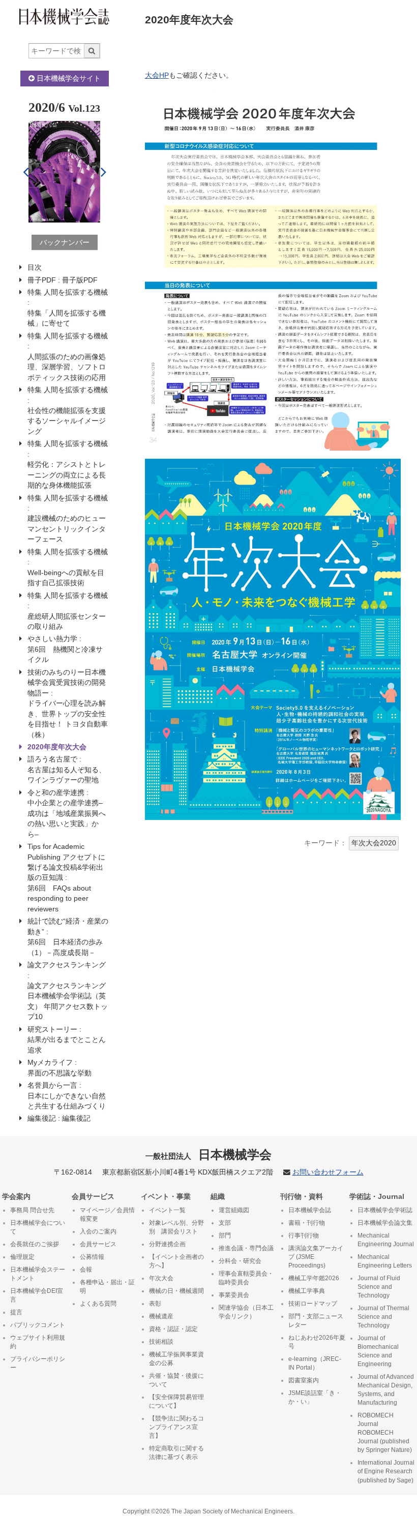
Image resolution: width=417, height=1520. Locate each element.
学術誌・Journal (376, 1196)
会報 (86, 1269)
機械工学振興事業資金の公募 (176, 1359)
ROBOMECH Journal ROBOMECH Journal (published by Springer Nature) (385, 1432)
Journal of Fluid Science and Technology (379, 1287)
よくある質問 (98, 1303)
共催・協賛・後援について (176, 1380)
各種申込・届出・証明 (107, 1286)
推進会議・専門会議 (246, 1248)
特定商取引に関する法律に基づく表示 (176, 1453)
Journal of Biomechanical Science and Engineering (378, 1351)
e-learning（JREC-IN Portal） (314, 1363)
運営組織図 (234, 1210)
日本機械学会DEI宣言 (36, 1295)
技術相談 (161, 1341)
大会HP (157, 75)
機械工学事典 (306, 1290)
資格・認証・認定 (173, 1329)
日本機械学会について (37, 1227)
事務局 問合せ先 (32, 1210)
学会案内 (16, 1196)
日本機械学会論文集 (385, 1222)
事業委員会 (234, 1295)
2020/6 (46, 107)
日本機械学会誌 (309, 1210)
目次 (34, 267)
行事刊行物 (303, 1235)
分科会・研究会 (240, 1260)
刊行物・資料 (301, 1196)
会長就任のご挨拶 (34, 1244)
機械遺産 (161, 1316)
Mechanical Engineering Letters (385, 1261)
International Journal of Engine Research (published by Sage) (386, 1471)
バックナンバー (65, 242)
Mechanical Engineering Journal (386, 1240)
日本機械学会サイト (68, 78)
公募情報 (92, 1256)
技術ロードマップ (312, 1303)
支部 (225, 1222)
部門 (225, 1235)
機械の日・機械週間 (176, 1290)
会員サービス (93, 1196)
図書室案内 (303, 1380)
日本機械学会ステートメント (37, 1274)
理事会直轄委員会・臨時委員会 (246, 1278)
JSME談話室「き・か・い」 (314, 1397)
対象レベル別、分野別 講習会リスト (176, 1227)
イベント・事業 (166, 1196)
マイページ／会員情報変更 (107, 1214)
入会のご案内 (98, 1231)
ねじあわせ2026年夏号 (316, 1342)
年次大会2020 (373, 843)
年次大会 (161, 1278)
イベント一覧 (167, 1210)
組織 (218, 1196)
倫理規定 (22, 1256)
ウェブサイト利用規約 (37, 1342)
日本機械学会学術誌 (385, 1210)
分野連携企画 (167, 1244)
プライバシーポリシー (37, 1363)
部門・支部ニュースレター (315, 1320)
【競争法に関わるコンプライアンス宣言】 (176, 1427)
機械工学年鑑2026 (313, 1278)
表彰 (155, 1303)
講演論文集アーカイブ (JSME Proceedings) (315, 1257)
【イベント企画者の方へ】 (176, 1261)
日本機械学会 (208, 1154)
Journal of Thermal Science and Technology (383, 1317)
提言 (16, 1312)
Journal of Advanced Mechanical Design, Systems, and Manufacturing (386, 1389)
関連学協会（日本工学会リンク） (246, 1312)
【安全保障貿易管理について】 (176, 1401)
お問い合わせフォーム (328, 1172)
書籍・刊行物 (306, 1222)
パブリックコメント (37, 1324)
